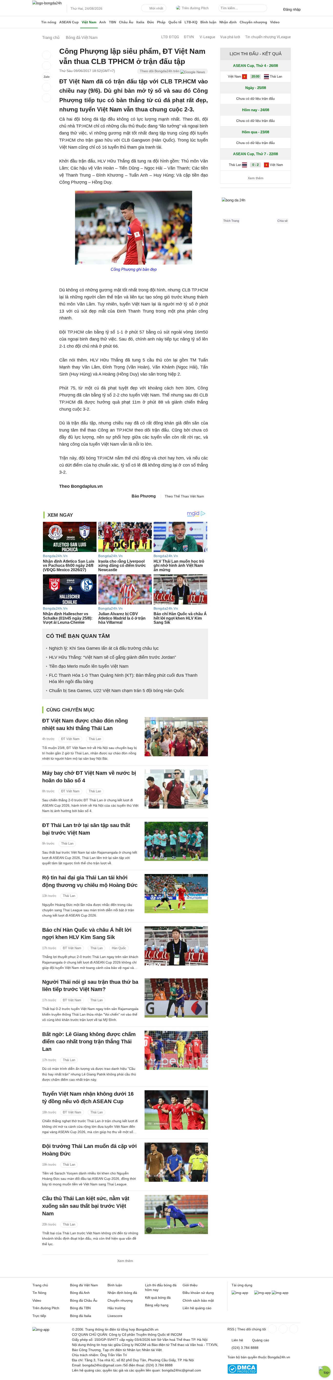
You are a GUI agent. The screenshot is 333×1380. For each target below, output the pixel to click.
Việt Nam (89, 22)
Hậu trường (116, 1308)
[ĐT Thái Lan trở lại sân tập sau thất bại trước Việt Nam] (176, 841)
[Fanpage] (272, 1329)
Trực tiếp (39, 1316)
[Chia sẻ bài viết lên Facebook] (46, 55)
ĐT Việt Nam (70, 739)
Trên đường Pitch (195, 8)
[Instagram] (282, 1329)
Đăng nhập (292, 9)
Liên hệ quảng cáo (197, 1308)
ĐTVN (189, 37)
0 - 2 (255, 165)
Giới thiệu (190, 1285)
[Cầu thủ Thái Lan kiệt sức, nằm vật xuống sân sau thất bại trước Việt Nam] (176, 1214)
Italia (140, 22)
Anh (102, 22)
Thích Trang (231, 221)
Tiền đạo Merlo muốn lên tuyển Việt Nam (88, 666)
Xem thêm (125, 1261)
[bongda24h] (36, 22)
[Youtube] (293, 1329)
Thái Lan (95, 739)
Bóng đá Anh (80, 1293)
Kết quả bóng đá (158, 1297)
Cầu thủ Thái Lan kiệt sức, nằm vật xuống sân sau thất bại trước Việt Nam (85, 1206)
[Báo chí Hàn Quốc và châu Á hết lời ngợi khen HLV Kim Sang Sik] (176, 945)
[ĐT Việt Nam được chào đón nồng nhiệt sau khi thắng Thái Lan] (176, 736)
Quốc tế (175, 22)
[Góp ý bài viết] (46, 87)
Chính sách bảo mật (198, 1300)
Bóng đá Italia (80, 1316)
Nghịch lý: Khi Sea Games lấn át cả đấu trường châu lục (104, 648)
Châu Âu (126, 22)
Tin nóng (48, 22)
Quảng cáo (260, 1340)
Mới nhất (156, 8)
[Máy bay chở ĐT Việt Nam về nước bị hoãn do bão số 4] (176, 789)
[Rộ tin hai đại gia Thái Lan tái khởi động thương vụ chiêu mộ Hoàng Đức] (176, 893)
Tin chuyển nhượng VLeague (268, 37)
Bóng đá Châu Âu (83, 1300)
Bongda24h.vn (279, 1357)
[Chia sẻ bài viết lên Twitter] (46, 65)
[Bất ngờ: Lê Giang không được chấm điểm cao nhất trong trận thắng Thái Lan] (176, 1050)
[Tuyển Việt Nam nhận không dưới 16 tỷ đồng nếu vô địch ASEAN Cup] (176, 1109)
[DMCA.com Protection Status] (242, 1372)
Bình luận (208, 22)
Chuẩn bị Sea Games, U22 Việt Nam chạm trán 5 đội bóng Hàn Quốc (116, 690)
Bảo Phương (144, 496)
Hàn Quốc (119, 948)
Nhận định (228, 22)
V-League (207, 37)
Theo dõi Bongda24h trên (160, 71)
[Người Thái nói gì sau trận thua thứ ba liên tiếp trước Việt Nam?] (176, 998)
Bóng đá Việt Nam (84, 1285)
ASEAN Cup (69, 22)
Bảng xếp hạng (156, 1305)
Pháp (161, 22)
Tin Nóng (39, 1293)
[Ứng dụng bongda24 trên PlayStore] (262, 1293)
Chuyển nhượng (253, 22)
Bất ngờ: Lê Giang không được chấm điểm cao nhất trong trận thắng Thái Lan (89, 1041)
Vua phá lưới (230, 37)
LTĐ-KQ (191, 22)
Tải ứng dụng (242, 1285)
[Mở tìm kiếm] (264, 8)
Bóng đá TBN (80, 1308)
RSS (230, 1329)
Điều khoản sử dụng (198, 1293)
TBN (112, 22)
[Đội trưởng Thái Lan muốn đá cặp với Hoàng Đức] (176, 1162)
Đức (150, 22)
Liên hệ (237, 1340)
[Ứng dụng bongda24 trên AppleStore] (280, 1293)
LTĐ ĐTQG (170, 37)
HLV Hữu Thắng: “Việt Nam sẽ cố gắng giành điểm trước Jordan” (112, 657)
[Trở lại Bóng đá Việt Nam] (46, 97)
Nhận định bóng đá (122, 1293)
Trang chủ (40, 1285)
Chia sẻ (282, 221)
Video (275, 22)
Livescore (115, 1316)
